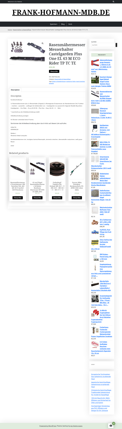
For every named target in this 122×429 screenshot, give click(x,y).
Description (15, 90)
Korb (70, 24)
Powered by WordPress (47, 426)
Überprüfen (54, 71)
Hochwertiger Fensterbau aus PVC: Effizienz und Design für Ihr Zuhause (100, 408)
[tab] (15, 90)
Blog (63, 24)
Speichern (53, 24)
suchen (93, 42)
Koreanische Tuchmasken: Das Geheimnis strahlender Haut (101, 376)
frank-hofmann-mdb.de (61, 12)
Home (10, 30)
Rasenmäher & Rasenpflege (22, 30)
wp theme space (76, 426)
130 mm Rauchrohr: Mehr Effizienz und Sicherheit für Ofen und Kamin (101, 400)
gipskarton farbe (71, 81)
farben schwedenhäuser (59, 81)
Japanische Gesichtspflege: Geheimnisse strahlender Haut (100, 384)
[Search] (116, 45)
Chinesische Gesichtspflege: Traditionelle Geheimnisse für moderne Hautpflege (101, 392)
